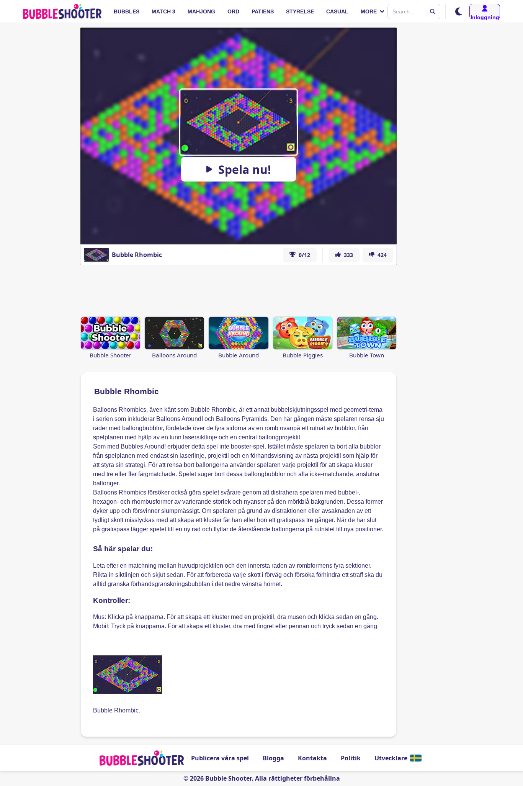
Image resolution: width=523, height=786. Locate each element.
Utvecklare (390, 758)
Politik (351, 758)
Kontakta (312, 758)
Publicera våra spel (220, 758)
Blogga (273, 758)
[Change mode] (458, 11)
